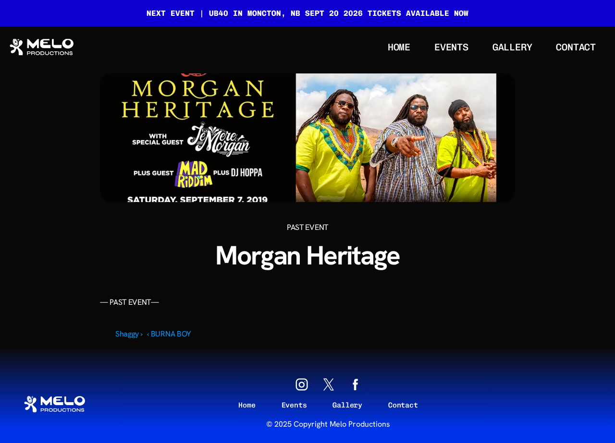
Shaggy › (128, 334)
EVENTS (451, 47)
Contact (403, 405)
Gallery (347, 405)
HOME (399, 47)
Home (246, 405)
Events (294, 405)
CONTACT (576, 47)
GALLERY (512, 47)
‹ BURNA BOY (169, 334)
